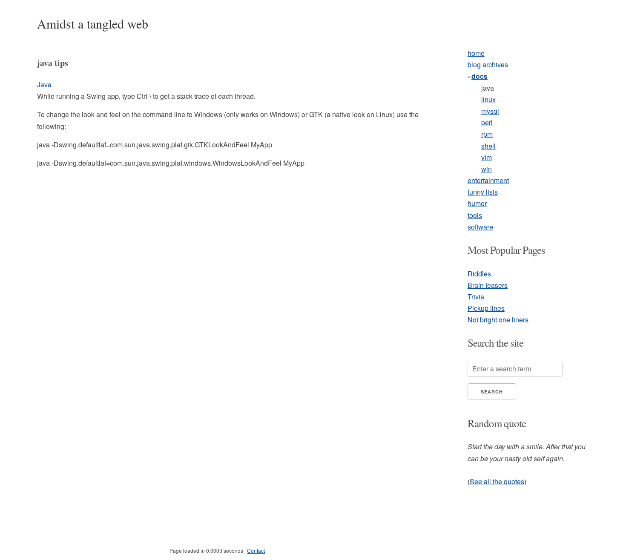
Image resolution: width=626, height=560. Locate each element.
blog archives (488, 64)
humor (477, 203)
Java (44, 84)
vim (486, 157)
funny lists (483, 192)
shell (488, 146)
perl (487, 122)
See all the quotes (497, 481)
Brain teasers (488, 285)
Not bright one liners (498, 320)
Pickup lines (486, 308)
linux (488, 99)
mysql (490, 111)
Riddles (479, 274)
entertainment (488, 180)
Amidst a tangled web (92, 23)
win (486, 169)
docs (479, 76)
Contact (256, 550)
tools (475, 215)
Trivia (476, 297)
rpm (487, 134)
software (480, 227)
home (476, 53)
